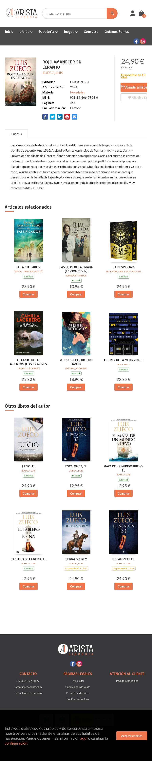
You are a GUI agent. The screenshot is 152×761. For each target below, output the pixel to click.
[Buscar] (112, 13)
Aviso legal (78, 680)
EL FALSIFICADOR (28, 267)
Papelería (47, 32)
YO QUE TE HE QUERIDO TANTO (76, 362)
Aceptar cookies (131, 735)
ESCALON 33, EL (76, 466)
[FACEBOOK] (136, 41)
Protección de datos (77, 693)
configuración (16, 743)
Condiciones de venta (77, 686)
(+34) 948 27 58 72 (28, 680)
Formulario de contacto (28, 693)
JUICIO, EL (28, 466)
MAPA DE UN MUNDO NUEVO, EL (123, 468)
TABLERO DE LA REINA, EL (28, 559)
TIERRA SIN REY (76, 559)
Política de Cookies (78, 699)
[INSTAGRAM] (143, 41)
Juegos (69, 32)
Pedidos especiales (127, 680)
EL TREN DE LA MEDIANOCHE (123, 360)
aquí (83, 738)
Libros (25, 32)
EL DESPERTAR (123, 267)
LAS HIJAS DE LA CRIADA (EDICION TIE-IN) (76, 269)
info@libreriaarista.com (28, 686)
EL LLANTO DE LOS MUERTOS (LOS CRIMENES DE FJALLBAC (28, 362)
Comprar (28, 294)
